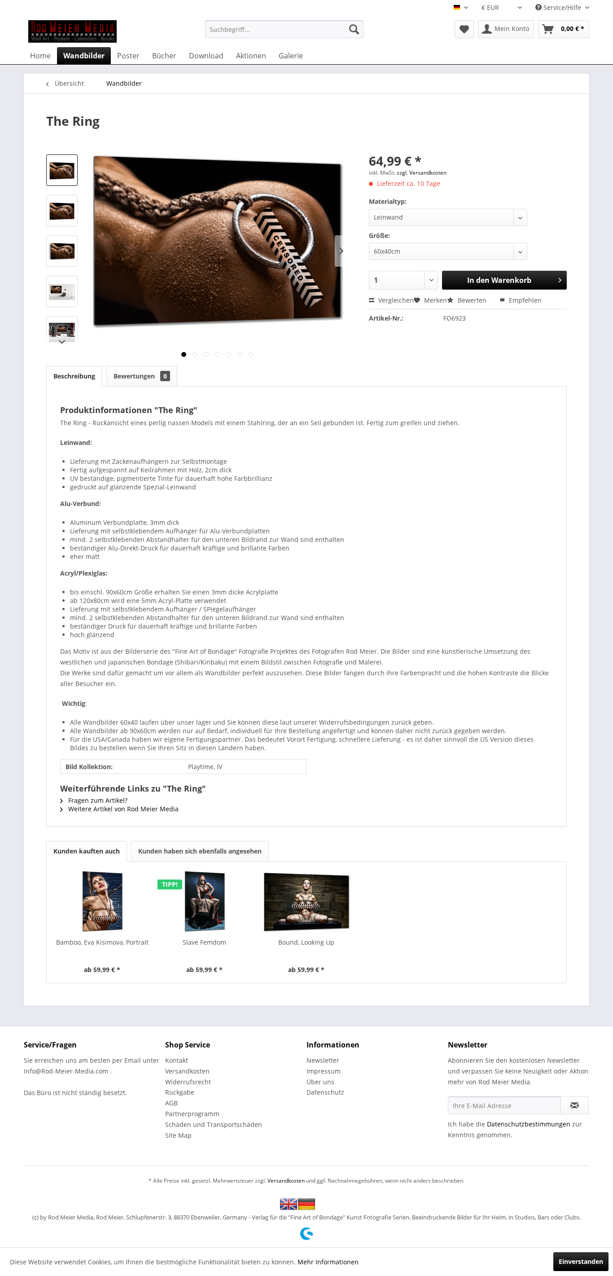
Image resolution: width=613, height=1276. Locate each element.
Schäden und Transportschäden (213, 1124)
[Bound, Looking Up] (306, 902)
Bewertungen (140, 376)
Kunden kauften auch (86, 851)
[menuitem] (284, 29)
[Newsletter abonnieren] (574, 1105)
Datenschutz (325, 1092)
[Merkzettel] (464, 29)
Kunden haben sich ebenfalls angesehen (200, 851)
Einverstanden (581, 1261)
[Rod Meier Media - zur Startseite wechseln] (72, 31)
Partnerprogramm (192, 1113)
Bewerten (472, 300)
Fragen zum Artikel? (96, 800)
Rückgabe (179, 1092)
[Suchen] (354, 29)
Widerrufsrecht (188, 1082)
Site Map (178, 1135)
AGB (171, 1103)
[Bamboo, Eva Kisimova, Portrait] (102, 902)
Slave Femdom (204, 942)
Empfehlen (524, 300)
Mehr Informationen (328, 1262)
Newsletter (322, 1060)
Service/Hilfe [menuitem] (562, 7)
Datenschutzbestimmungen (528, 1124)
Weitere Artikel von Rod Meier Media (122, 809)
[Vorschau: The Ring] (62, 170)
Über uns (320, 1082)
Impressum (323, 1071)
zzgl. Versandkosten (422, 172)
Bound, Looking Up (306, 942)
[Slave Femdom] (204, 902)
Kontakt (176, 1060)
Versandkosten (187, 1071)
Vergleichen (395, 300)
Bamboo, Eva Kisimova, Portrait (102, 942)
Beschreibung (74, 376)
